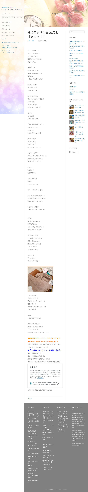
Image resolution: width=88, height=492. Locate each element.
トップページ (6, 14)
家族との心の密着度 (75, 51)
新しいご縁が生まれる (76, 61)
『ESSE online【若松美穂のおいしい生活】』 (62, 418)
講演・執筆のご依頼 (8, 36)
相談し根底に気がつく (76, 63)
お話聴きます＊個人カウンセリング (12, 18)
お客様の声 (72, 87)
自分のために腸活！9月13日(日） (79, 140)
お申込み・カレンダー (8, 32)
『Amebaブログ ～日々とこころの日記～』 (63, 427)
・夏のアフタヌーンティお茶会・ (79, 134)
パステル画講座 (34, 453)
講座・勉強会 (6, 22)
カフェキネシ (33, 433)
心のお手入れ (73, 58)
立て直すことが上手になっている (79, 122)
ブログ (4, 39)
